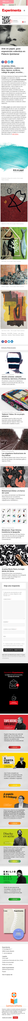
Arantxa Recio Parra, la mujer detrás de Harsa (13, 570)
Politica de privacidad (8, 962)
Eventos (15, 333)
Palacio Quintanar (16, 335)
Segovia (22, 335)
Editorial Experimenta (8, 969)
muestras (10, 335)
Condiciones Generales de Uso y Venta (12, 960)
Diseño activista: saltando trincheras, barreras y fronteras (14, 378)
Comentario (7, 599)
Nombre (6, 622)
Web (4, 636)
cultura (22, 333)
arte (19, 333)
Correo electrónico (10, 629)
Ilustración (4, 567)
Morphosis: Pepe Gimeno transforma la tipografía (11, 531)
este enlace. (15, 134)
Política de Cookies (15, 1014)
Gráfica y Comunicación (8, 374)
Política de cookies (7, 964)
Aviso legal (5, 958)
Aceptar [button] (15, 1017)
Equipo (4, 971)
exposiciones (4, 335)
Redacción (3, 333)
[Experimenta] (11, 10)
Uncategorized (5, 412)
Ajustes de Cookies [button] (7, 1017)
